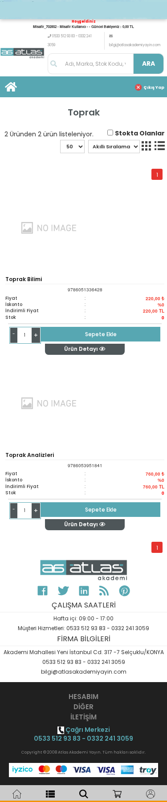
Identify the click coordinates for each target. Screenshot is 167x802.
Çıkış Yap (153, 87)
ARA (148, 63)
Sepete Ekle (101, 334)
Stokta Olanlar (140, 133)
